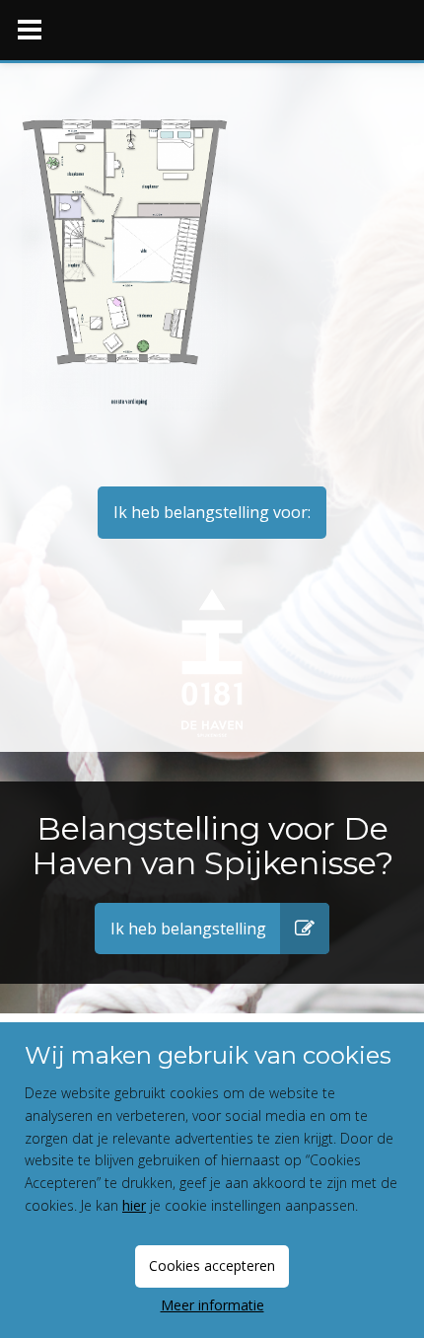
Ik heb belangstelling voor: (212, 512)
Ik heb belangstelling (188, 928)
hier (134, 1205)
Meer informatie (212, 1305)
